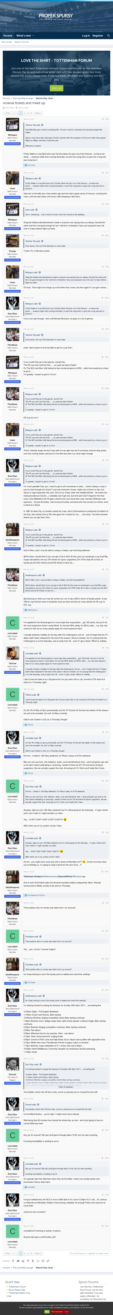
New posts (6, 42)
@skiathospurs (30, 598)
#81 (107, 903)
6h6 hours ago (78, 876)
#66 (107, 298)
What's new (23, 35)
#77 (107, 732)
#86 (107, 1099)
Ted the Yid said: (32, 124)
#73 (107, 569)
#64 (107, 235)
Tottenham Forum (17, 1287)
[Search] (109, 35)
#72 (107, 524)
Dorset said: (30, 1104)
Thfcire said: (30, 694)
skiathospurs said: (33, 575)
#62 (107, 173)
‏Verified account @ (48, 876)
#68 (107, 357)
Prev (8, 113)
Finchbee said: (31, 936)
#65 (107, 267)
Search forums (21, 42)
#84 (107, 990)
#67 (107, 329)
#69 (107, 388)
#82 (107, 931)
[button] (33, 35)
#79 (107, 832)
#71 (107, 460)
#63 (107, 204)
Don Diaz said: (32, 786)
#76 (107, 689)
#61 (107, 119)
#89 (107, 1195)
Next (37, 113)
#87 (107, 1130)
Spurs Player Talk (17, 1290)
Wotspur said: (31, 178)
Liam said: (30, 209)
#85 (107, 1059)
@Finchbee (29, 556)
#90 (107, 1226)
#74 (107, 618)
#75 (107, 648)
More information (57, 1312)
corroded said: (31, 653)
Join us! (56, 88)
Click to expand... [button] (66, 1086)
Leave (67, 1312)
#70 (107, 424)
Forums (7, 35)
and (36, 895)
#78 (107, 781)
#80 (107, 872)
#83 (107, 959)
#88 (107, 1158)
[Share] (102, 119)
